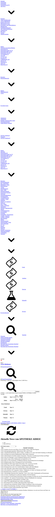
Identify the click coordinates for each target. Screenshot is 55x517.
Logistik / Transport (5, 216)
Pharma (2, 226)
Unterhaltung (4, 232)
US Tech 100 (4, 57)
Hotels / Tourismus (5, 205)
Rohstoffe (3, 227)
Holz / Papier (4, 204)
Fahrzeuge (3, 194)
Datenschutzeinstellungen (6, 500)
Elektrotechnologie (5, 191)
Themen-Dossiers (5, 34)
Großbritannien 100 (5, 59)
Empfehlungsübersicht (6, 27)
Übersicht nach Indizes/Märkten (8, 48)
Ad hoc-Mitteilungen (5, 21)
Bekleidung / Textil (5, 184)
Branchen (3, 77)
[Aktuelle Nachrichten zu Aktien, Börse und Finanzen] (6, 366)
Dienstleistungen (4, 188)
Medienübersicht (4, 92)
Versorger (3, 234)
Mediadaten (15, 500)
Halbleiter (3, 200)
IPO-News (3, 31)
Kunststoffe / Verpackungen (7, 214)
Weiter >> (15, 489)
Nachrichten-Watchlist (6, 338)
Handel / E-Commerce (6, 201)
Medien (2, 90)
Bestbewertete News (5, 22)
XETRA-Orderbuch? (5, 138)
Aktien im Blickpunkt (5, 20)
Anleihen (24, 278)
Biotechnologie (4, 186)
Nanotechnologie (4, 221)
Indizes (2, 46)
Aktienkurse (3, 118)
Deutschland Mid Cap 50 (6, 51)
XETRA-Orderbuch (5, 135)
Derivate (24, 289)
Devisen (24, 311)
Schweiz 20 (3, 60)
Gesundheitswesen (5, 197)
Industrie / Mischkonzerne (6, 208)
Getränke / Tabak (4, 199)
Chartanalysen (4, 30)
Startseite (3, 1)
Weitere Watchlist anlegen (6, 337)
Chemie (2, 187)
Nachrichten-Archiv (8, 499)
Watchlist (24, 335)
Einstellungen (4, 342)
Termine (2, 33)
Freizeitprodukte (4, 196)
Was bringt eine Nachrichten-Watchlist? (9, 344)
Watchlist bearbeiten (5, 341)
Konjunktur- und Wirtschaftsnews (8, 25)
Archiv (2, 93)
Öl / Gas (2, 225)
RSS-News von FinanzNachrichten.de (9, 504)
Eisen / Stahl (3, 190)
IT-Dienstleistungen (5, 210)
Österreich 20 (4, 62)
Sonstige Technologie (5, 230)
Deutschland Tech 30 (5, 53)
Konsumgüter (4, 212)
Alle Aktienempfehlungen (6, 29)
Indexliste (3, 151)
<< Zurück (3, 489)
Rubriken (3, 18)
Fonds (23, 267)
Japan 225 (3, 63)
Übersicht (3, 136)
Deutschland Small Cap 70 (7, 50)
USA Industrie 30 (5, 54)
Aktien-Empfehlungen (15, 498)
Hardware (3, 203)
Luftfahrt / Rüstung (5, 217)
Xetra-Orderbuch (11, 496)
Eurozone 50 (3, 58)
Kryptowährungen (5, 312)
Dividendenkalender (5, 122)
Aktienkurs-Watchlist (5, 340)
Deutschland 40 (4, 49)
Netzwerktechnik (4, 223)
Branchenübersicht (5, 78)
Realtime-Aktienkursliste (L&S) (8, 120)
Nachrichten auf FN (5, 5)
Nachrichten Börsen (5, 498)
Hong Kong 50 (4, 64)
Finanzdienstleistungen (6, 195)
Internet (2, 209)
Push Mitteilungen (5, 424)
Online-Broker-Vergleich (6, 123)
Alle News (3, 6)
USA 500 (3, 55)
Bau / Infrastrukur (5, 183)
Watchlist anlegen (5, 345)
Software (3, 228)
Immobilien (3, 206)
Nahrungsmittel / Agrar (6, 222)
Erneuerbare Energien (5, 192)
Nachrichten (3, 2)
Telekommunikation (5, 231)
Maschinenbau (4, 218)
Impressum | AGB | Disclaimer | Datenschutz (11, 503)
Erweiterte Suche (4, 105)
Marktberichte (4, 26)
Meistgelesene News (5, 24)
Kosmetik (3, 213)
